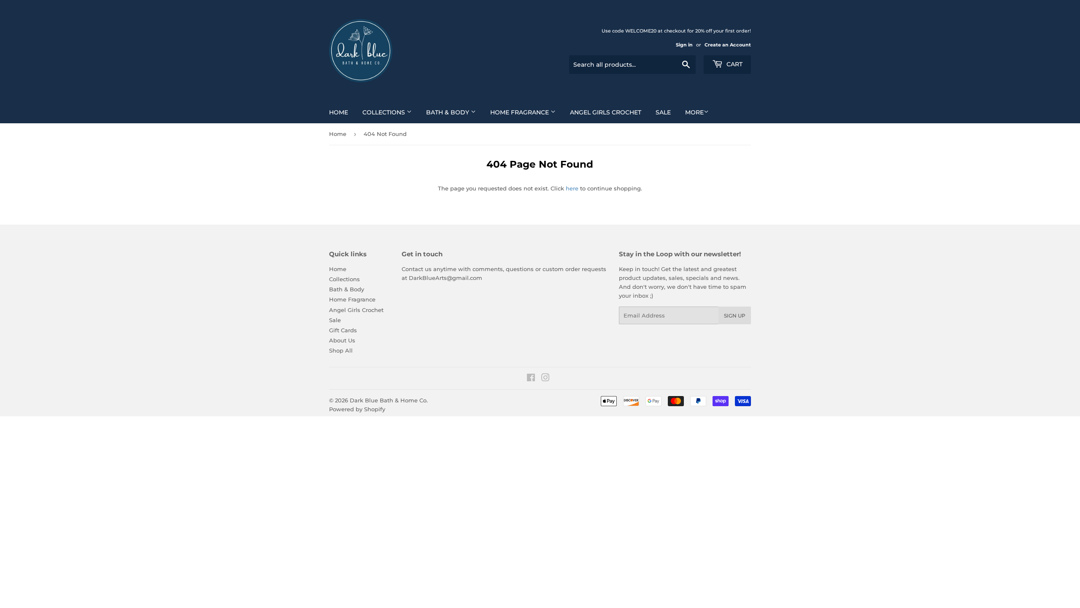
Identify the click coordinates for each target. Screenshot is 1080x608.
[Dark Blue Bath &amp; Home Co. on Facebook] (530, 378)
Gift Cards (343, 330)
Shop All (341, 350)
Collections (384, 112)
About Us (342, 340)
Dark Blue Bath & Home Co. (389, 400)
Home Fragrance (520, 112)
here (572, 188)
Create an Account (728, 45)
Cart (733, 64)
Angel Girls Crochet (605, 112)
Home (338, 112)
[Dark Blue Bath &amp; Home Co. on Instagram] (545, 378)
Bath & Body (448, 112)
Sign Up (734, 315)
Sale (663, 112)
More (694, 112)
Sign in (684, 45)
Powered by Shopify (357, 409)
